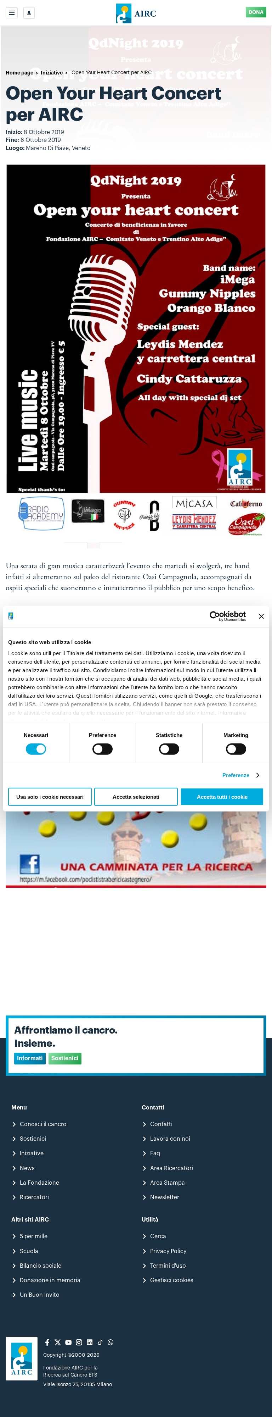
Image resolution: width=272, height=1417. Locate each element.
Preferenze (236, 775)
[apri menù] (12, 12)
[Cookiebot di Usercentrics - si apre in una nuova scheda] (215, 616)
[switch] (102, 749)
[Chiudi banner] (261, 616)
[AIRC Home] (136, 13)
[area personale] (29, 12)
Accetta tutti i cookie (222, 797)
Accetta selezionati (136, 797)
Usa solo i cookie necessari (50, 797)
